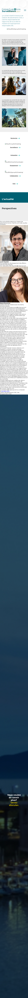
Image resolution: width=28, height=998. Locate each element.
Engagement (14, 165)
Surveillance (14, 147)
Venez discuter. (14, 804)
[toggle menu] (25, 10)
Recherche (14, 138)
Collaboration (14, 176)
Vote (14, 183)
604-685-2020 (5, 391)
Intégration (14, 155)
